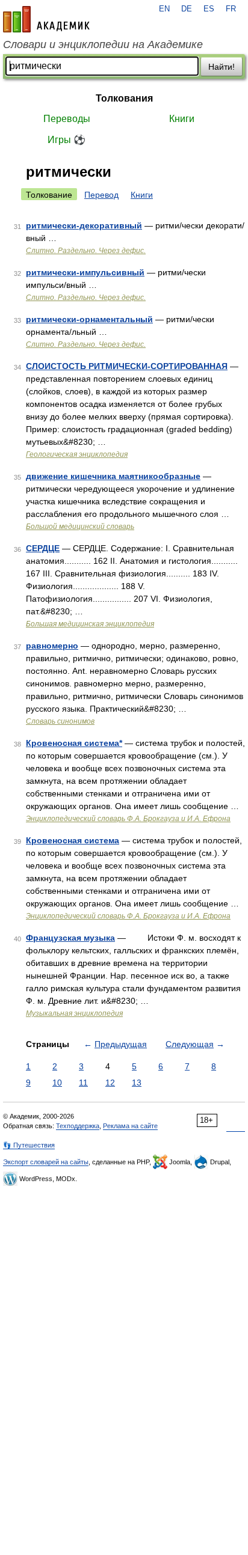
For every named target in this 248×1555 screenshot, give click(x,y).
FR (231, 9)
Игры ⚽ (66, 140)
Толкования (124, 98)
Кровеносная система (72, 840)
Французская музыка (70, 937)
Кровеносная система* (74, 743)
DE (186, 9)
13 (136, 1082)
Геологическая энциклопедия (77, 454)
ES (208, 9)
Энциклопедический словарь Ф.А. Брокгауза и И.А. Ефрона (128, 818)
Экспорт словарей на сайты (45, 1161)
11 (83, 1082)
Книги (181, 119)
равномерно (52, 645)
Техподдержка (77, 1125)
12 (110, 1082)
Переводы (66, 119)
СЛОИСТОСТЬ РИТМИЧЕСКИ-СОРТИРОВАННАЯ (127, 366)
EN (164, 9)
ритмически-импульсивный (85, 272)
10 (57, 1082)
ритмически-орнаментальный (89, 319)
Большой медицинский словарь (80, 526)
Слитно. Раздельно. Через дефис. (86, 250)
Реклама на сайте (130, 1125)
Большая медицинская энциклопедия (90, 624)
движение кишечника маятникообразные (113, 476)
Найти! (221, 67)
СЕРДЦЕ (43, 548)
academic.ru (46, 19)
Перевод (101, 195)
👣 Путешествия (29, 1145)
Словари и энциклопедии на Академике (103, 44)
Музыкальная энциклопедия (74, 1013)
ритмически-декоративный (84, 225)
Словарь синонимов (60, 721)
